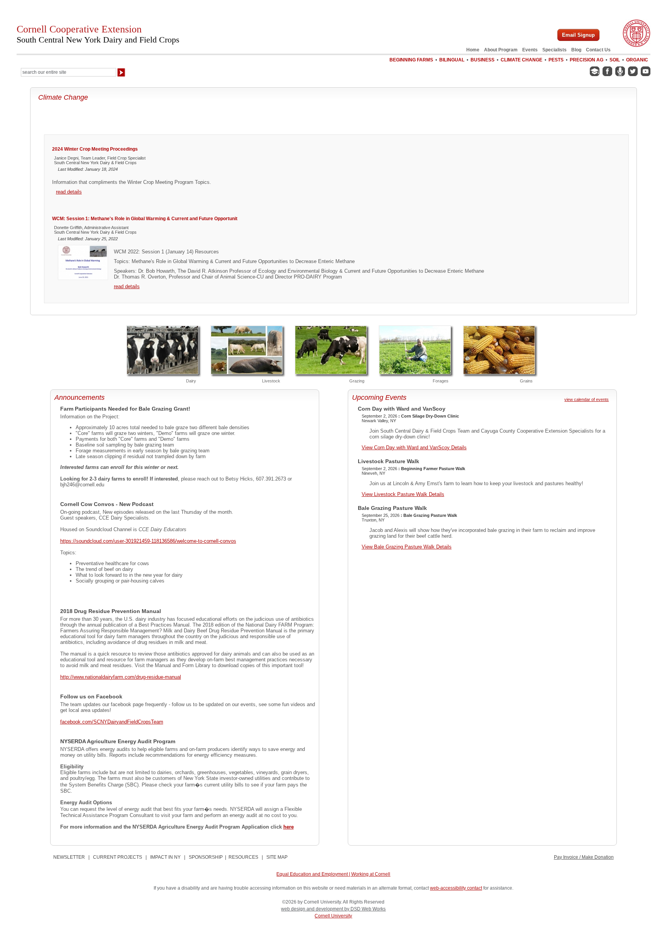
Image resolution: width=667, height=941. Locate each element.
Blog (576, 50)
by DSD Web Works (365, 909)
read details (69, 192)
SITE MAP (277, 857)
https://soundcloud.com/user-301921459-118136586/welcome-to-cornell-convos (148, 541)
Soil (614, 60)
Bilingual (451, 60)
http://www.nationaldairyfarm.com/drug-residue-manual (120, 677)
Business (482, 60)
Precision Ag (586, 60)
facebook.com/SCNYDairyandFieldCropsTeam (111, 722)
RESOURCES (243, 857)
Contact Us (598, 50)
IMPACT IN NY (165, 857)
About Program (501, 50)
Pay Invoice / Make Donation (584, 857)
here (288, 827)
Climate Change (521, 60)
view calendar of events (586, 399)
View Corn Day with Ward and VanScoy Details (414, 447)
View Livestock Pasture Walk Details (403, 494)
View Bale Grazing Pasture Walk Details (407, 547)
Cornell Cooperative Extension (98, 34)
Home (472, 50)
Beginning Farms (411, 60)
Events (530, 50)
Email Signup (578, 35)
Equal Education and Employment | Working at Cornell (333, 874)
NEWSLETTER (69, 857)
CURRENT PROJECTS (117, 857)
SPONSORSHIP (206, 857)
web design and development (312, 909)
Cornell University (333, 916)
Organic (637, 60)
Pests (556, 60)
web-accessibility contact (456, 888)
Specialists (554, 50)
